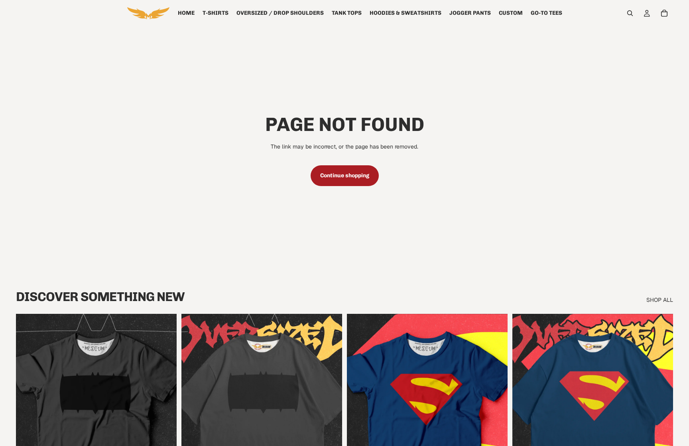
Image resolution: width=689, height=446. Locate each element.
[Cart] (664, 13)
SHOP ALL (659, 299)
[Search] (630, 13)
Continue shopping (344, 175)
